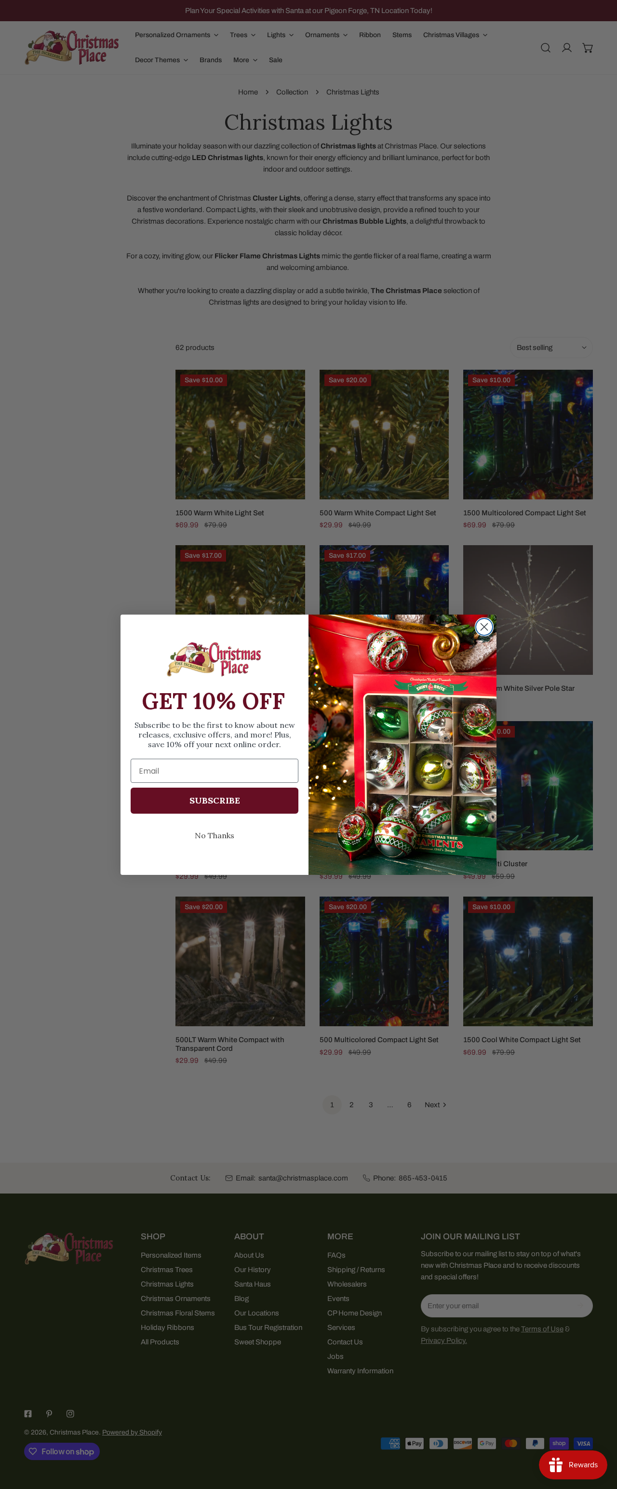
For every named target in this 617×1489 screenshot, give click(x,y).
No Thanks (214, 835)
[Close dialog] (484, 626)
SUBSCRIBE (214, 800)
